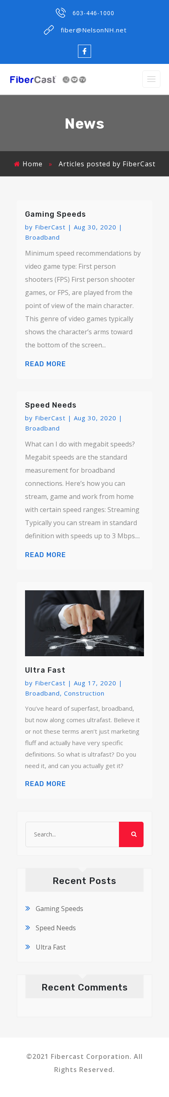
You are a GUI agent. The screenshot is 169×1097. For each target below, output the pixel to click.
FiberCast (50, 227)
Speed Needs (51, 405)
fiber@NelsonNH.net (94, 30)
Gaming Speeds (55, 214)
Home (33, 163)
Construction (84, 693)
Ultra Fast (45, 670)
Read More (45, 364)
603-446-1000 (93, 13)
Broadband (42, 237)
